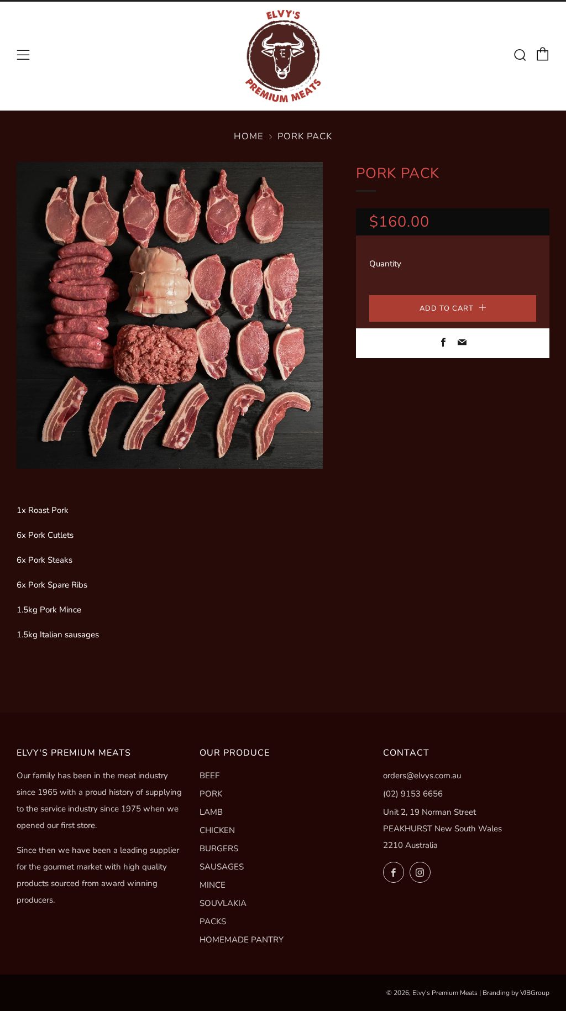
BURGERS (219, 848)
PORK (211, 793)
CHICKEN (217, 830)
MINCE (213, 884)
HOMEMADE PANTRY (242, 939)
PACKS (213, 921)
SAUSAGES (222, 866)
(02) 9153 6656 (413, 793)
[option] (170, 315)
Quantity (385, 263)
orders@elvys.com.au (422, 775)
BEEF (209, 775)
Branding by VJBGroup (516, 992)
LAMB (211, 812)
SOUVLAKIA (223, 903)
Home (249, 136)
